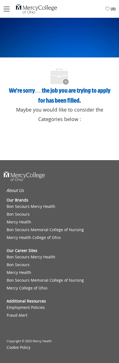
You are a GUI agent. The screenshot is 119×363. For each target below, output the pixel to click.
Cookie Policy (18, 347)
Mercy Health (19, 222)
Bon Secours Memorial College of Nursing (45, 230)
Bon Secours (18, 214)
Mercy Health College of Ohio (34, 237)
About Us (15, 190)
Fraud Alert (17, 315)
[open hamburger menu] (6, 9)
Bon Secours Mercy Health (31, 206)
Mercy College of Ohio (27, 288)
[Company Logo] (36, 8)
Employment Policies (26, 307)
